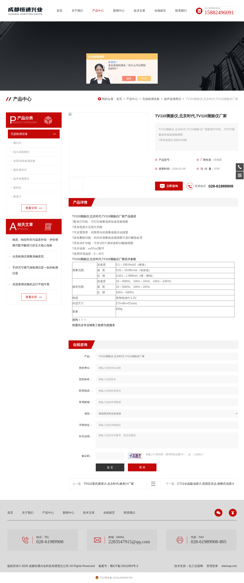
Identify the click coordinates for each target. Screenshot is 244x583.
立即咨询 (172, 185)
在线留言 (160, 10)
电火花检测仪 (21, 151)
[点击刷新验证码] (135, 456)
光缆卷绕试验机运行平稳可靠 (30, 284)
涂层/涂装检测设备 (24, 160)
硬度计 (17, 196)
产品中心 (98, 10)
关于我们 (77, 10)
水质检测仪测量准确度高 (28, 256)
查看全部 (31, 207)
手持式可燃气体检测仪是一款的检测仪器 (35, 270)
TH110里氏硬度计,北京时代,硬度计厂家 (109, 483)
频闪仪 (17, 142)
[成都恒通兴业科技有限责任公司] (26, 10)
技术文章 (139, 10)
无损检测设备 (151, 98)
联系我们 (181, 10)
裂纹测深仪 (20, 169)
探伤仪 (17, 187)
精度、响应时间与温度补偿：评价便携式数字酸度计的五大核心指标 (35, 242)
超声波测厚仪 (172, 98)
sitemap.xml (229, 565)
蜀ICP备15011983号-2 (124, 565)
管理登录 (212, 565)
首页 (59, 10)
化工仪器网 (196, 565)
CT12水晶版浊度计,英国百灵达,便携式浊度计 (205, 483)
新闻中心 (119, 10)
